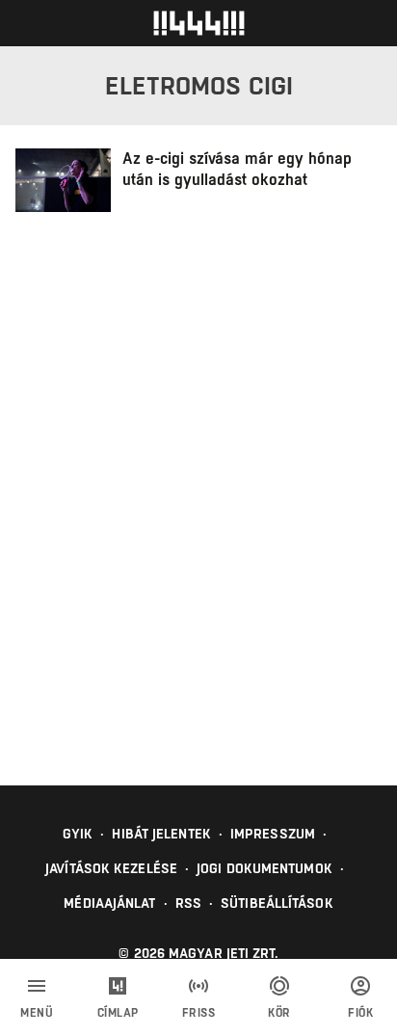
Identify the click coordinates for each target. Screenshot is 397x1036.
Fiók (360, 1013)
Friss (199, 1013)
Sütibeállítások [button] (277, 903)
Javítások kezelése (111, 868)
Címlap (118, 1013)
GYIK (78, 833)
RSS (188, 903)
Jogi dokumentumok (264, 868)
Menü (36, 1013)
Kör (279, 1013)
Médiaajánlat (109, 903)
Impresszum (272, 833)
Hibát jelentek (161, 833)
